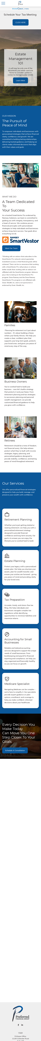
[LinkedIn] (22, 1024)
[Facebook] (18, 1024)
